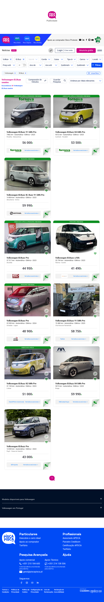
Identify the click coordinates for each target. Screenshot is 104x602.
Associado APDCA (71, 538)
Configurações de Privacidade (37, 591)
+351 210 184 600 (31, 563)
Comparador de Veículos (35, 81)
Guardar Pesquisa (57, 81)
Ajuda (67, 555)
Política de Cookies (25, 591)
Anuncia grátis (86, 50)
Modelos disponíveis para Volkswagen (18, 499)
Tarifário (23, 545)
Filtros (98, 65)
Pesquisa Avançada (33, 555)
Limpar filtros (95, 73)
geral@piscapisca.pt (33, 571)
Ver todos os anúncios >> (32, 150)
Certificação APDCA (72, 545)
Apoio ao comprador (29, 541)
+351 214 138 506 (57, 563)
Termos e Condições (5, 591)
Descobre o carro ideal (30, 538)
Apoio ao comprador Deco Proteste (62, 40)
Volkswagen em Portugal (12, 508)
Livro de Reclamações (48, 591)
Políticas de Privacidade (15, 591)
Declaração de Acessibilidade (59, 591)
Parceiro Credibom (71, 541)
